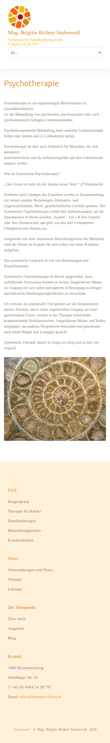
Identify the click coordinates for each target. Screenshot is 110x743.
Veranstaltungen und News (30, 570)
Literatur (15, 589)
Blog (12, 638)
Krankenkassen (21, 540)
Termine (15, 579)
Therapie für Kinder (24, 511)
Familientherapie (22, 521)
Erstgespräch (18, 501)
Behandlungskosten (24, 530)
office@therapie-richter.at (40, 697)
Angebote (16, 628)
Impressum (21, 729)
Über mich (17, 619)
